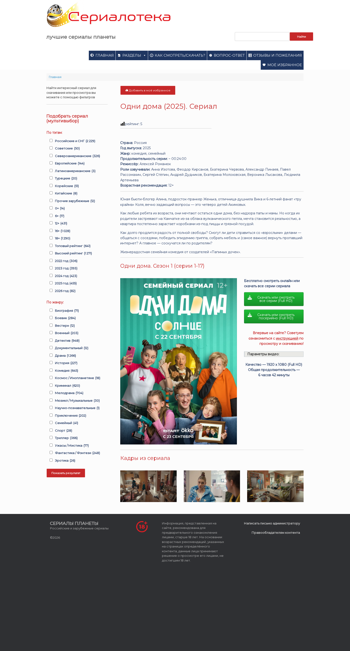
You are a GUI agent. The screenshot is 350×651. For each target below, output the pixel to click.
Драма (65, 355)
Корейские (67, 186)
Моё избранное (284, 65)
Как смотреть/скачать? (180, 55)
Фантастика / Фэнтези (77, 453)
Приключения (70, 415)
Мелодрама (69, 393)
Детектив (67, 340)
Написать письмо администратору (272, 523)
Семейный (66, 423)
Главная (104, 55)
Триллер (66, 438)
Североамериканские (77, 156)
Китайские (66, 193)
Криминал (67, 385)
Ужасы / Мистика (72, 445)
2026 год (65, 291)
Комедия (66, 370)
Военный (66, 333)
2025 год (66, 283)
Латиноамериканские (75, 171)
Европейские (70, 163)
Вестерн (65, 325)
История (66, 363)
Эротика (65, 460)
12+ (61, 223)
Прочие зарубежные (75, 201)
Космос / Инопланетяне (77, 378)
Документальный (71, 348)
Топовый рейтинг (72, 246)
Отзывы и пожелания (277, 55)
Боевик (65, 318)
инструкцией (287, 338)
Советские (67, 148)
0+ (60, 208)
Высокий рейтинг (73, 253)
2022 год (66, 261)
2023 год (66, 268)
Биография (67, 310)
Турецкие (66, 178)
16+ (62, 231)
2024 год (66, 276)
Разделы (131, 55)
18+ (62, 238)
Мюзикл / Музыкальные (77, 400)
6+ (59, 216)
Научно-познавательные (77, 408)
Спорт (63, 430)
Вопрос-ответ (229, 55)
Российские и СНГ (75, 141)
